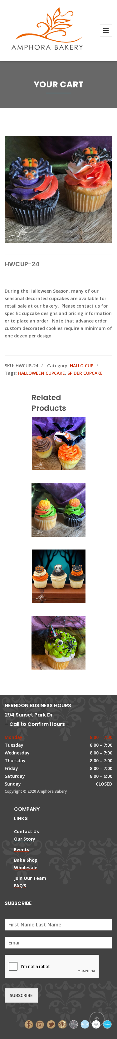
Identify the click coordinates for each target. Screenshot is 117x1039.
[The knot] (85, 1024)
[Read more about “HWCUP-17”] (69, 576)
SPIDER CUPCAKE (85, 373)
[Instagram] (40, 1024)
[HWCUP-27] (48, 643)
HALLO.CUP (81, 366)
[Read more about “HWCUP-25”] (69, 510)
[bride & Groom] (74, 1024)
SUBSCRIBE (21, 995)
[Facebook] (29, 1024)
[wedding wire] (107, 1024)
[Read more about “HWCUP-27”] (69, 643)
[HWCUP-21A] (48, 443)
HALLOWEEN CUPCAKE (41, 373)
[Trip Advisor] (62, 1024)
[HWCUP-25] (48, 510)
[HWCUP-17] (48, 576)
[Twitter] (51, 1024)
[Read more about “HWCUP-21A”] (69, 443)
